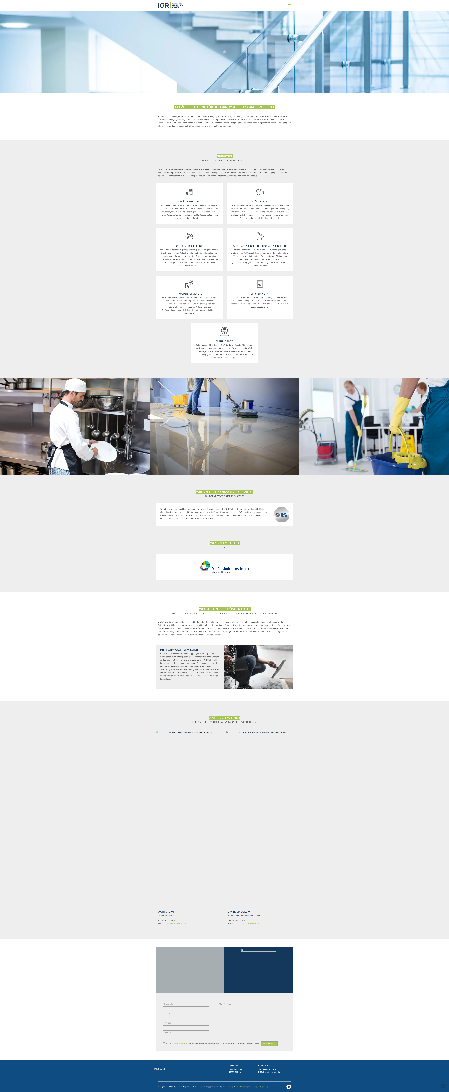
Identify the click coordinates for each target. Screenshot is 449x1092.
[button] (289, 5)
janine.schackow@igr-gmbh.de (248, 923)
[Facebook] (288, 1087)
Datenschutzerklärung (181, 1044)
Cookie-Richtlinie (261, 1087)
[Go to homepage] (170, 5)
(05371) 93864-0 (269, 1069)
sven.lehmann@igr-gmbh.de (177, 923)
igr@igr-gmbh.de (272, 1072)
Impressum (227, 1087)
